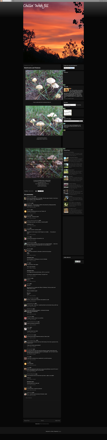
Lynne (28, 228)
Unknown (29, 209)
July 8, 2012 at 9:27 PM (31, 359)
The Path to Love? (72, 208)
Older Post (57, 420)
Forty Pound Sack (30, 334)
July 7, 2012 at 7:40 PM (31, 346)
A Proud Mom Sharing (73, 157)
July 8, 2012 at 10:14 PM (31, 365)
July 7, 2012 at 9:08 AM (31, 301)
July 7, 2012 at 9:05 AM (31, 295)
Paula (28, 356)
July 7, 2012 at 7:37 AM (31, 260)
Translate (68, 106)
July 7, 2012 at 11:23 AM (31, 314)
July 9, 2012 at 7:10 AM (31, 379)
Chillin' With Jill (35, 6)
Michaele (28, 215)
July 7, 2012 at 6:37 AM (31, 207)
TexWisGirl (29, 278)
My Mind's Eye (30, 308)
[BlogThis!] (39, 191)
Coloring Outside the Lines (32, 321)
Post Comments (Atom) (44, 423)
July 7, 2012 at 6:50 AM (31, 234)
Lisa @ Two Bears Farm (31, 298)
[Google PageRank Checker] (77, 262)
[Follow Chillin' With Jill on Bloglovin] (69, 68)
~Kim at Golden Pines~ (31, 340)
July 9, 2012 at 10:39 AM (31, 390)
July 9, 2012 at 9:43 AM (31, 384)
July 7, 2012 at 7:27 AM (31, 246)
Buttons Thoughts (30, 196)
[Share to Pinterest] (43, 191)
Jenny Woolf (29, 316)
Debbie (28, 327)
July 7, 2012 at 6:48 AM (31, 225)
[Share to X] (40, 191)
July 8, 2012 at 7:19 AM (31, 354)
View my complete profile (69, 98)
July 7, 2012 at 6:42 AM (31, 212)
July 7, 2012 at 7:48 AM (31, 268)
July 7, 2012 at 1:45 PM (31, 332)
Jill (71, 88)
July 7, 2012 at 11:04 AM (31, 306)
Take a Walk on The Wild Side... (75, 202)
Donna (28, 283)
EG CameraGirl (30, 349)
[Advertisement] (42, 409)
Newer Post (26, 420)
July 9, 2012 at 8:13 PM (31, 395)
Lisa (28, 362)
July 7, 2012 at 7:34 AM (31, 255)
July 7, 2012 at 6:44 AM (31, 218)
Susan (28, 236)
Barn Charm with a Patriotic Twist (75, 163)
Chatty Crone (29, 392)
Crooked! (71, 176)
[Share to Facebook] (41, 191)
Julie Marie (29, 203)
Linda (28, 367)
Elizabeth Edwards (30, 242)
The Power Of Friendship (69, 152)
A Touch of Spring (72, 183)
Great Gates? (71, 169)
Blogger (59, 431)
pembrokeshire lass (31, 303)
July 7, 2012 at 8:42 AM (31, 281)
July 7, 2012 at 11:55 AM (31, 319)
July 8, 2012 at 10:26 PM (31, 371)
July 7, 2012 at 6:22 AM (31, 200)
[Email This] (38, 191)
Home (42, 420)
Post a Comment (29, 397)
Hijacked (70, 196)
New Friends (71, 190)
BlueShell (29, 248)
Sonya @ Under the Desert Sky (33, 220)
